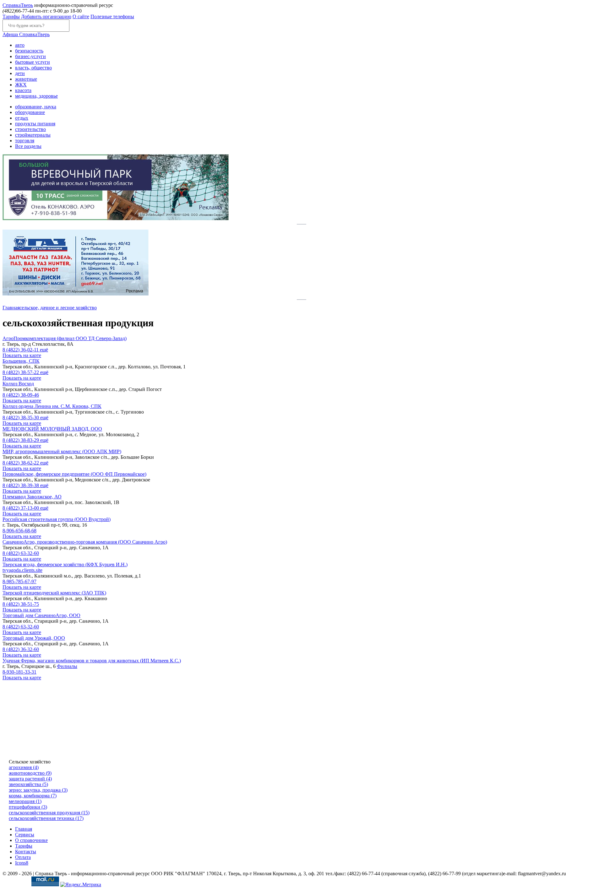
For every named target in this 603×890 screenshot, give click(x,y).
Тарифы (11, 16)
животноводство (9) (30, 773)
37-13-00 (21, 508)
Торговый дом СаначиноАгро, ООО (41, 615)
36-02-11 (21, 349)
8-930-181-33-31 (19, 672)
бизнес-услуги (30, 56)
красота (23, 90)
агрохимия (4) (24, 767)
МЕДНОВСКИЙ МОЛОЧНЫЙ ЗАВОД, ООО (52, 428)
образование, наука (35, 106)
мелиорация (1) (25, 801)
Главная (11, 307)
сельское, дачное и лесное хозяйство (58, 307)
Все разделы (28, 146)
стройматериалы (33, 135)
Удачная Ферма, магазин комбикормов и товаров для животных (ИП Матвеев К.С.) (92, 660)
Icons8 (21, 863)
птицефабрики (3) (28, 807)
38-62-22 (21, 462)
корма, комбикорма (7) (33, 795)
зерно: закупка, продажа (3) (38, 790)
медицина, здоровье (36, 96)
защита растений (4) (30, 778)
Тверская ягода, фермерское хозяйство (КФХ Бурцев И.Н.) (65, 564)
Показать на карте (22, 355)
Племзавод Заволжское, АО (32, 496)
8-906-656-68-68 (19, 530)
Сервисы (24, 834)
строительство (30, 129)
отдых (21, 118)
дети (20, 73)
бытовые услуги (32, 62)
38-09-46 (21, 395)
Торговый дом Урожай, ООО (34, 638)
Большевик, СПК (21, 361)
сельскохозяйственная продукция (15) (49, 812)
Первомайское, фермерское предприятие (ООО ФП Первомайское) (74, 474)
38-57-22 (21, 372)
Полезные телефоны (112, 16)
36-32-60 (21, 649)
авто (19, 45)
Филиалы (67, 666)
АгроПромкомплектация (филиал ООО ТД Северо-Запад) (65, 338)
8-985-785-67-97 (19, 581)
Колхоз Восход (18, 383)
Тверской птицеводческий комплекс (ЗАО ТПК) (54, 592)
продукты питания (35, 123)
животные (26, 79)
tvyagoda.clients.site (22, 570)
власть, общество (33, 67)
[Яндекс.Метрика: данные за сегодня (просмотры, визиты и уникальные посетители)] (80, 884)
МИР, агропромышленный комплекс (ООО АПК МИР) (62, 451)
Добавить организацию (46, 16)
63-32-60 (21, 553)
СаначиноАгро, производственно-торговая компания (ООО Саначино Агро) (85, 542)
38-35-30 (21, 417)
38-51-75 (21, 604)
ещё (44, 349)
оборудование (30, 112)
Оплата (23, 857)
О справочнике (31, 840)
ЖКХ (21, 84)
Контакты (25, 851)
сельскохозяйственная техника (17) (46, 818)
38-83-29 (21, 440)
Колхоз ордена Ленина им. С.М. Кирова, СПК (52, 406)
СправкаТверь (26, 34)
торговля (24, 140)
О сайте (81, 16)
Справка (18, 5)
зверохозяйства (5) (28, 784)
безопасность (29, 50)
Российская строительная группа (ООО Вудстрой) (57, 519)
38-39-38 (21, 485)
